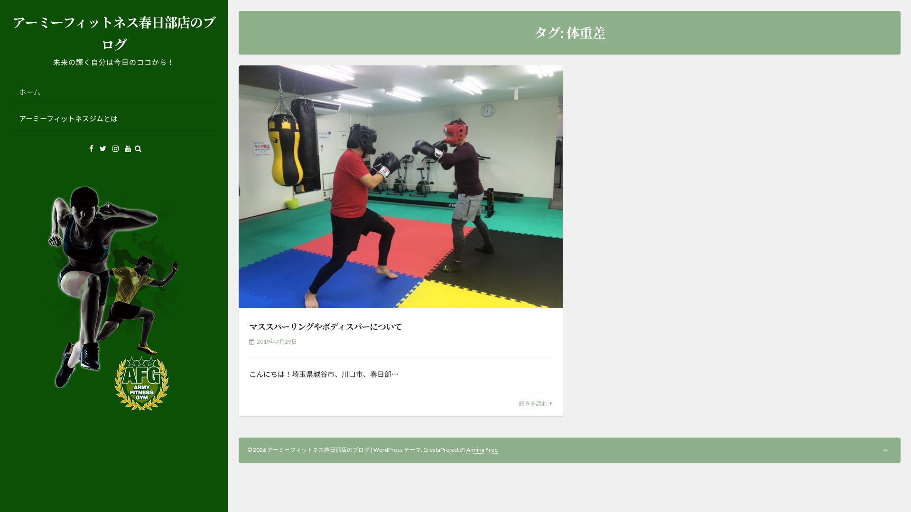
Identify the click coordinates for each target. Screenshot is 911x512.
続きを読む (533, 403)
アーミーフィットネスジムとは (68, 118)
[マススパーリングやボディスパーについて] (401, 187)
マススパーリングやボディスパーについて (325, 326)
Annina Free (482, 449)
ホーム (29, 92)
